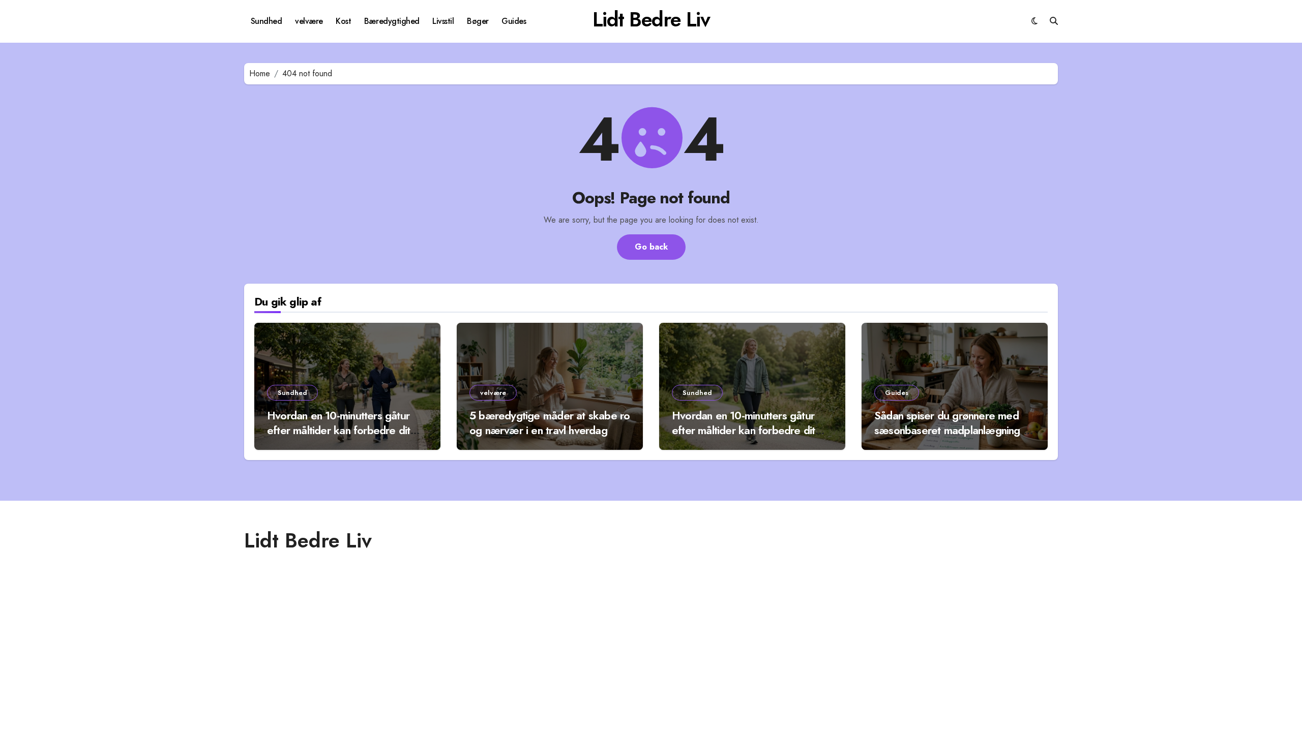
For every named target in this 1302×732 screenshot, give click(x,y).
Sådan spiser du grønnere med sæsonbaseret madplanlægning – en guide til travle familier (953, 429)
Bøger (478, 21)
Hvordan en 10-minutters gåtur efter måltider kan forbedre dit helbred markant (338, 429)
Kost (343, 21)
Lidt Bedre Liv (651, 19)
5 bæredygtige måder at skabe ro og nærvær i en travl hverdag (549, 422)
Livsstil (443, 21)
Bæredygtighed (392, 21)
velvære (309, 21)
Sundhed (266, 21)
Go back (651, 247)
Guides (513, 21)
